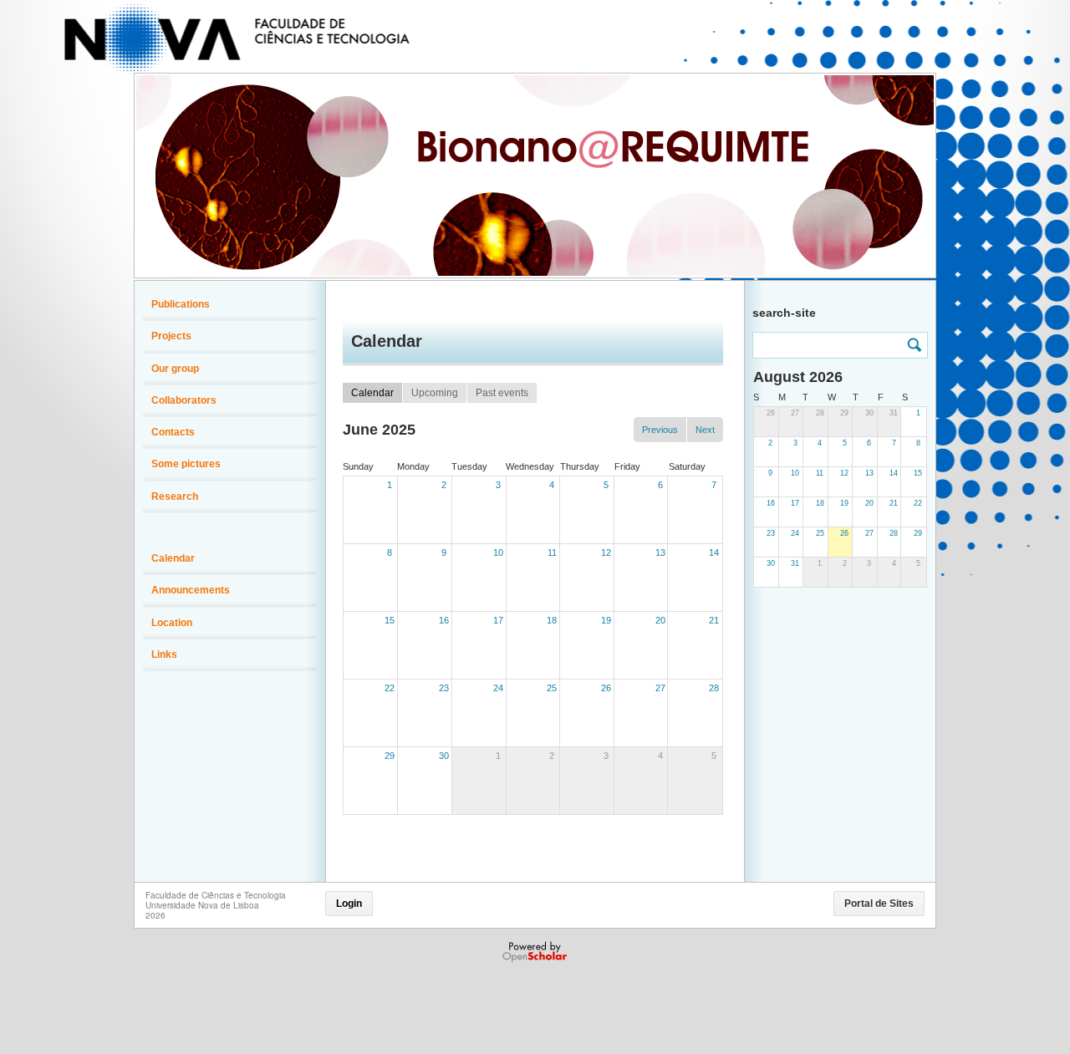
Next (705, 430)
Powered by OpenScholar (536, 952)
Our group (175, 368)
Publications (180, 304)
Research (174, 496)
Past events (502, 393)
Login (349, 903)
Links (164, 654)
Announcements (190, 590)
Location (171, 623)
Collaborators (184, 400)
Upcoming (434, 393)
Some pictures (186, 464)
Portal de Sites (879, 903)
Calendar (372, 393)
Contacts (173, 432)
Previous (660, 430)
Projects (171, 336)
